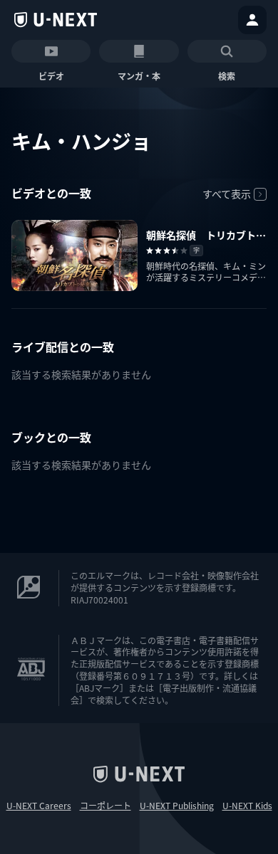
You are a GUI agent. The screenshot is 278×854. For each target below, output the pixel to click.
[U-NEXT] (55, 20)
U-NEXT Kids (247, 805)
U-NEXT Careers (38, 805)
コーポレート (105, 805)
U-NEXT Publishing (177, 805)
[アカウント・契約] (252, 20)
